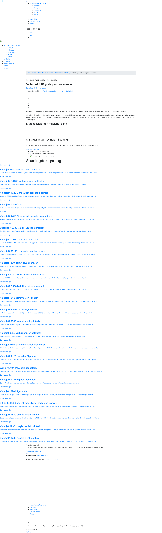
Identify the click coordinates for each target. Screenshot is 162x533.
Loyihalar (33, 17)
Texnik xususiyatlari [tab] (50, 91)
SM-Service (32, 73)
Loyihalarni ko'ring (32, 149)
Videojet (37, 6)
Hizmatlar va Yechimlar (38, 3)
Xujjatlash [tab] (69, 91)
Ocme (36, 12)
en (31, 35)
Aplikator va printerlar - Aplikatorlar (50, 73)
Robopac (37, 8)
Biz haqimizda (35, 21)
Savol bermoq (43, 88)
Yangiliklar (33, 19)
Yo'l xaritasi (30, 532)
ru (30, 37)
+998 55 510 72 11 (51, 459)
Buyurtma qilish (31, 88)
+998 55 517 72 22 (43, 455)
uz (31, 33)
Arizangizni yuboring (33, 451)
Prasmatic (37, 10)
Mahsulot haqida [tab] (33, 91)
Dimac (36, 15)
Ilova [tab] (61, 91)
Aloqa (32, 24)
